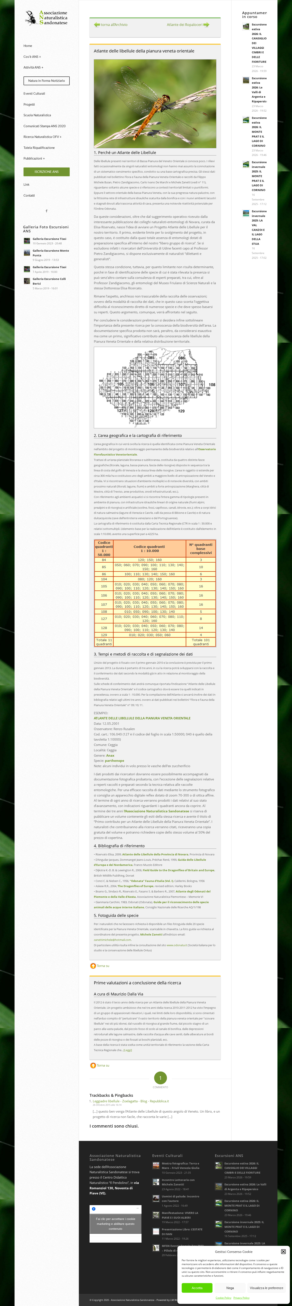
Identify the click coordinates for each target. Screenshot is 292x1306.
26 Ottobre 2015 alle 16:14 (107, 1104)
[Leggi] (128, 1050)
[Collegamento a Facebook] (47, 210)
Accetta (197, 1288)
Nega (230, 1288)
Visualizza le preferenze (266, 1288)
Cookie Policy (223, 1298)
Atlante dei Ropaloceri (185, 24)
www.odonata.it (177, 945)
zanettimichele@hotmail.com (112, 940)
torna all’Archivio (114, 24)
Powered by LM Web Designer (173, 1300)
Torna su (103, 966)
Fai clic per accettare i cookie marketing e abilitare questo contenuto (115, 1223)
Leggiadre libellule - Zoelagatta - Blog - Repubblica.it (131, 1101)
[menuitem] (46, 46)
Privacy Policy (241, 1298)
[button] (283, 1251)
